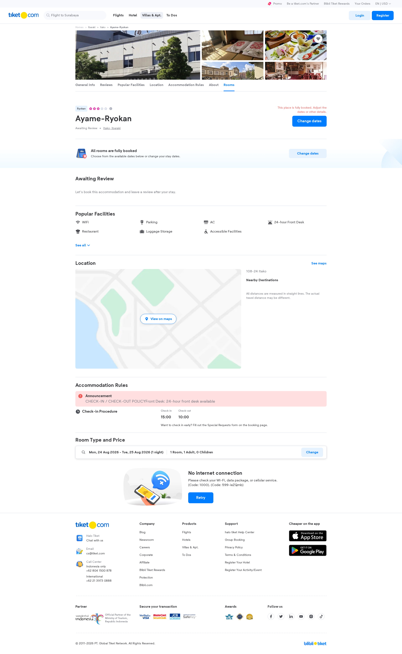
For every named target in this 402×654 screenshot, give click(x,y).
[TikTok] (321, 616)
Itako (103, 27)
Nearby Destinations (262, 280)
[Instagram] (311, 616)
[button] (158, 319)
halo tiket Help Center (239, 532)
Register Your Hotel (237, 562)
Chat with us (94, 540)
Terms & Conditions (238, 555)
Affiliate (144, 562)
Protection (146, 578)
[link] (360, 15)
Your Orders (362, 4)
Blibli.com (146, 585)
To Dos (186, 555)
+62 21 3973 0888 (99, 581)
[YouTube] (301, 616)
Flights (186, 532)
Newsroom (146, 540)
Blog (142, 532)
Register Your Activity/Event (243, 570)
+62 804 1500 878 (99, 571)
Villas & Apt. (190, 547)
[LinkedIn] (291, 616)
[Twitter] (281, 616)
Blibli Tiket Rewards (337, 4)
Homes (79, 27)
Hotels (186, 540)
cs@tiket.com (95, 553)
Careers (144, 547)
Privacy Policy (234, 547)
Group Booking (235, 540)
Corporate (146, 555)
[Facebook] (271, 616)
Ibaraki (91, 27)
